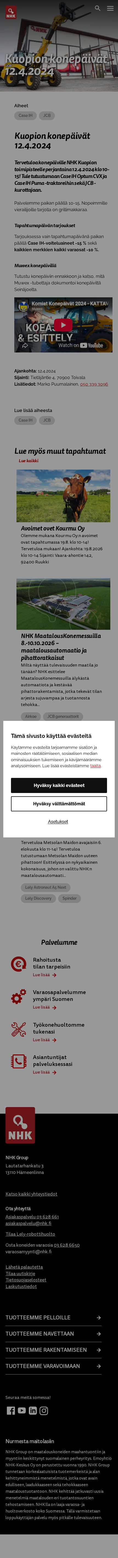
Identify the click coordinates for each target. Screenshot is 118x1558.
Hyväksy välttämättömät (59, 803)
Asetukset (58, 821)
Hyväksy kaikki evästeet (59, 785)
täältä (95, 765)
